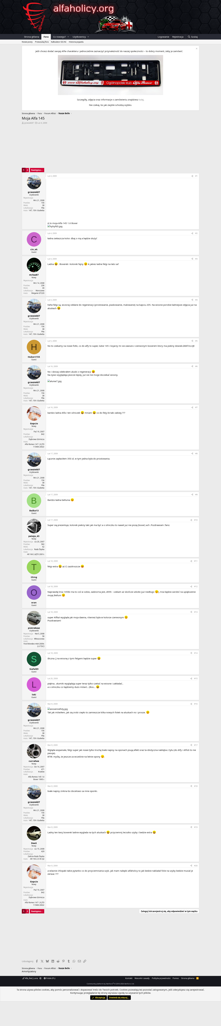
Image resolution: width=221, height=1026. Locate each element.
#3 (196, 259)
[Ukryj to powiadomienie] (196, 49)
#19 (196, 827)
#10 (196, 520)
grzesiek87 (29, 122)
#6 (196, 366)
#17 (196, 745)
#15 (196, 678)
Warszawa (40, 290)
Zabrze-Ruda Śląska (36, 856)
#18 (196, 786)
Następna (36, 170)
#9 (196, 494)
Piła (42, 208)
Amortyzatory (29, 971)
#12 (196, 586)
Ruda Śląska (39, 549)
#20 (196, 865)
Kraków (41, 771)
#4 (196, 300)
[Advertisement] (110, 147)
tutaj (141, 99)
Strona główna (31, 36)
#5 (196, 341)
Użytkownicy (79, 36)
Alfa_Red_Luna (31, 978)
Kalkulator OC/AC (58, 41)
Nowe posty (27, 41)
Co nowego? (59, 36)
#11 (196, 561)
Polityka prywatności (161, 978)
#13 (196, 612)
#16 (196, 704)
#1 (196, 176)
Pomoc (176, 978)
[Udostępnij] (192, 176)
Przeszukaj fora (42, 41)
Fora (46, 36)
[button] (68, 37)
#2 (196, 233)
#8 (196, 453)
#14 (196, 653)
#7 (196, 407)
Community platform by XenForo (110, 984)
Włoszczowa (39, 638)
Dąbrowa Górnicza (36, 439)
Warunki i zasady (142, 978)
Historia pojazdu (76, 41)
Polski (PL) (50, 978)
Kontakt (128, 978)
